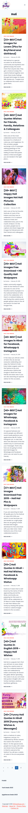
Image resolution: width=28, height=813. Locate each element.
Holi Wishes (10, 111)
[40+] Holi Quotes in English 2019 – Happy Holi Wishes (12, 648)
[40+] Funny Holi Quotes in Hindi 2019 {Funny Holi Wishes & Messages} (14, 721)
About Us (12, 806)
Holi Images (10, 36)
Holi (5, 36)
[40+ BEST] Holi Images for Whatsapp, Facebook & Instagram (13, 417)
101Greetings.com (18, 804)
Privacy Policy (21, 806)
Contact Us (14, 808)
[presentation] (14, 26)
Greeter (7, 57)
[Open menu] (24, 5)
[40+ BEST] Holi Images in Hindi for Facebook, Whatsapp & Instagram (13, 344)
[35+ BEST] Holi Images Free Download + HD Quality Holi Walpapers (13, 270)
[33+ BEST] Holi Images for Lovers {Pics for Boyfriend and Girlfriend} (13, 46)
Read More (8, 87)
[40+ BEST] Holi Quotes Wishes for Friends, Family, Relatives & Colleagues (14, 122)
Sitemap (5, 806)
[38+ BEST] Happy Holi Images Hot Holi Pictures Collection (13, 197)
